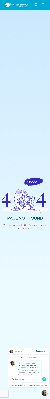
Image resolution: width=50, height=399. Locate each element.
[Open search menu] (36, 5)
